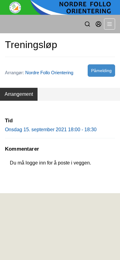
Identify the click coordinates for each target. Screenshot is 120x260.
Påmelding (101, 70)
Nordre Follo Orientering (49, 72)
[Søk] (87, 24)
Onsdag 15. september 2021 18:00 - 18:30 (51, 129)
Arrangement (19, 94)
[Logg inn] (98, 24)
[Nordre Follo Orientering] (60, 7)
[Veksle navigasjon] (109, 24)
